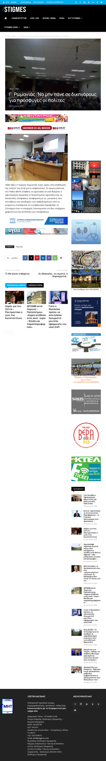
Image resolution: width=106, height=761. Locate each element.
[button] (76, 2)
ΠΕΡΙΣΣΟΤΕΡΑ (35, 285)
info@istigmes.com (41, 738)
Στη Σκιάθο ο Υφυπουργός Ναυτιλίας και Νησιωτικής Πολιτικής (90, 499)
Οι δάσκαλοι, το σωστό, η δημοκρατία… (53, 275)
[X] (97, 2)
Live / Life (34, 18)
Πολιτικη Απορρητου (54, 2)
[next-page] (11, 332)
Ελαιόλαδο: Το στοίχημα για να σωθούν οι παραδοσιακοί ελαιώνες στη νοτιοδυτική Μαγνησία (91, 635)
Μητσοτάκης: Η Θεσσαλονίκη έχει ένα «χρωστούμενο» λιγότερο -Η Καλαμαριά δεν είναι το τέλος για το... (92, 573)
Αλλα (26, 27)
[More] (61, 257)
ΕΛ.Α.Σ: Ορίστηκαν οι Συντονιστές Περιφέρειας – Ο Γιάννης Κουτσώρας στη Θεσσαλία (92, 516)
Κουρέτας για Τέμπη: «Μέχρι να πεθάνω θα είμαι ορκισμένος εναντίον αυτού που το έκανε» (92, 654)
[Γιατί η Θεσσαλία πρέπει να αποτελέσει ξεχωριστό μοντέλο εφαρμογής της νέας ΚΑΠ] (58, 297)
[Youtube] (101, 2)
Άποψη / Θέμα (10, 36)
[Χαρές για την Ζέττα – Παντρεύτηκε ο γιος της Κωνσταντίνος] (14, 297)
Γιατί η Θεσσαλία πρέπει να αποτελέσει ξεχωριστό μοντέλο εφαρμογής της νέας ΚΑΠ (58, 317)
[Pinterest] (37, 257)
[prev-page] (6, 332)
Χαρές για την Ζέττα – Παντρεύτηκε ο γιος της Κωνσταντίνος (13, 312)
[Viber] (49, 257)
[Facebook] (80, 2)
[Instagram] (84, 2)
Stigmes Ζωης (11, 27)
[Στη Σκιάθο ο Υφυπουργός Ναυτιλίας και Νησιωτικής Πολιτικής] (76, 497)
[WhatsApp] (55, 257)
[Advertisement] (86, 142)
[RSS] (93, 2)
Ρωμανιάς (19, 247)
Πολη (61, 18)
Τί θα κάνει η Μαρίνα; (17, 273)
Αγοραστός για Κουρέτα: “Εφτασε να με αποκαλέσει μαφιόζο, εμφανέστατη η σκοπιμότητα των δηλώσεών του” (92, 673)
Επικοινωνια (26, 2)
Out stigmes (74, 18)
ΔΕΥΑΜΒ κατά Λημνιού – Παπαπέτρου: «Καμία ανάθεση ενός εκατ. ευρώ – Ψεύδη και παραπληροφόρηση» (36, 317)
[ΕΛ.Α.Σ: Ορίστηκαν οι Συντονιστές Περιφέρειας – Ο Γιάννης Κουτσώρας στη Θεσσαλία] (76, 513)
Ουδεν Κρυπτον (19, 18)
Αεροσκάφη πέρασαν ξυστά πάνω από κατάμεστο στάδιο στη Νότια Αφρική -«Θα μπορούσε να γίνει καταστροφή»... (92, 551)
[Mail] (89, 2)
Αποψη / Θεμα (49, 18)
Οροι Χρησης (38, 2)
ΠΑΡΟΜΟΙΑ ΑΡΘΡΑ (16, 285)
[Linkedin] (43, 257)
